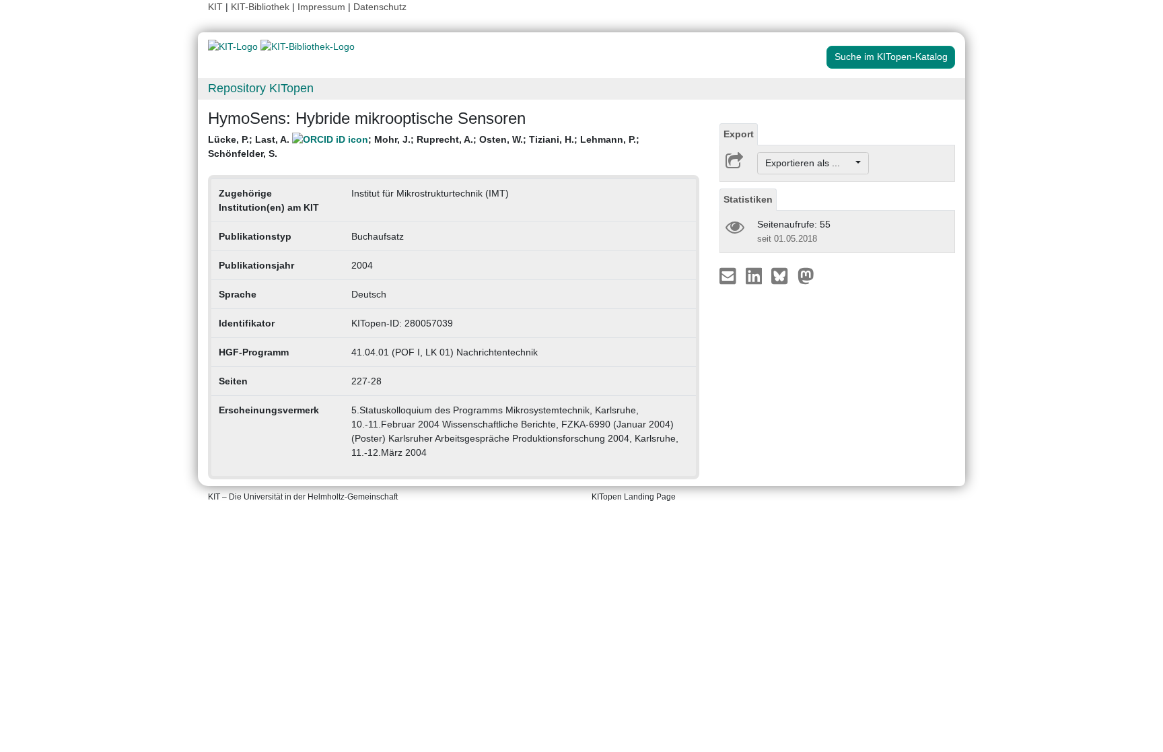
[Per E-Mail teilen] (729, 275)
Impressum (321, 6)
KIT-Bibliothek (261, 6)
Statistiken (748, 199)
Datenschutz (380, 6)
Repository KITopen (261, 88)
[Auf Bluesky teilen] (783, 275)
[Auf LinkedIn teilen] (755, 275)
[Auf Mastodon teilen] (806, 275)
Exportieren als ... (809, 163)
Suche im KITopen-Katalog (891, 56)
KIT (215, 6)
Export (739, 134)
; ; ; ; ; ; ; (423, 146)
